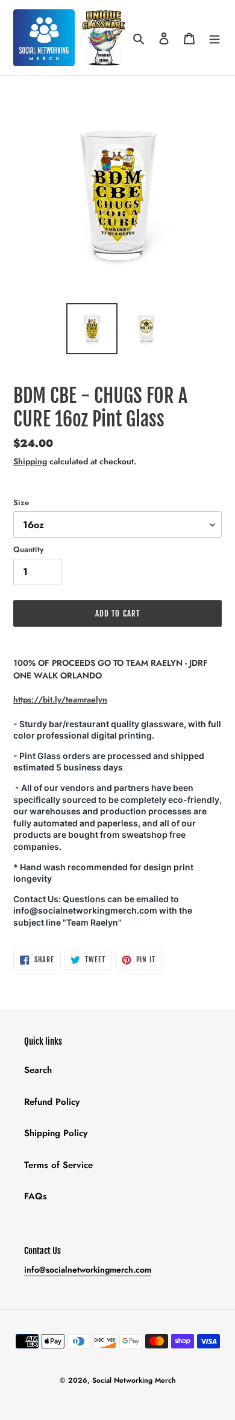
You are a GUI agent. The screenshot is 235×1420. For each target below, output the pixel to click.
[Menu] (214, 38)
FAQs (35, 1196)
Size (21, 502)
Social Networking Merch (134, 1380)
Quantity (28, 549)
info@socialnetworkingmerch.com (87, 1270)
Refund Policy (52, 1101)
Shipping (30, 461)
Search (38, 1070)
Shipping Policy (55, 1133)
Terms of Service (58, 1165)
